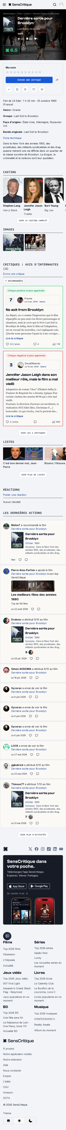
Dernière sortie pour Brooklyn (46, 14)
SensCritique (9, 14)
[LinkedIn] (55, 850)
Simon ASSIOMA (21, 668)
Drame (27, 14)
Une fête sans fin (13, 1017)
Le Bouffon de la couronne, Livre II (44, 990)
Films (19, 14)
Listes (8, 442)
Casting (9, 172)
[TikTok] (49, 850)
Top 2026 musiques (45, 1013)
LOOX (14, 745)
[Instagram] (43, 850)
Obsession (9, 954)
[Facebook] (36, 850)
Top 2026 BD (11, 1012)
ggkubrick (17, 764)
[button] (61, 4)
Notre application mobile (17, 1054)
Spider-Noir (41, 953)
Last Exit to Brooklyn (26, 116)
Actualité (8, 965)
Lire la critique (14, 338)
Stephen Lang (11, 205)
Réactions (11, 489)
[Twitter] (30, 850)
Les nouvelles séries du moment (47, 964)
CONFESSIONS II (44, 1019)
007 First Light (11, 983)
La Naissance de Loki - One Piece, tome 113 (16, 1024)
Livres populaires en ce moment (47, 998)
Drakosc (16, 619)
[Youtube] (61, 850)
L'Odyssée (9, 960)
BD (5, 1007)
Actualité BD (10, 1031)
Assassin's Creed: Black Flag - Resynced (17, 990)
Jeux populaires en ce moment (16, 998)
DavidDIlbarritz (32, 363)
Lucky (37, 957)
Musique (41, 1007)
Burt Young (51, 205)
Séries (39, 942)
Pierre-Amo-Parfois (23, 570)
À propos (8, 1048)
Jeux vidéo (12, 973)
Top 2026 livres (43, 978)
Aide (5, 1065)
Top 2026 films (11, 948)
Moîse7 (15, 525)
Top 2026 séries (43, 948)
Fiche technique (12, 138)
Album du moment (45, 1030)
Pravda (28, 298)
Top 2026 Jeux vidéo (15, 978)
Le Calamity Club (44, 983)
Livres (39, 973)
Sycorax (16, 688)
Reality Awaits (42, 1024)
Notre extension (12, 1059)
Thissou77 (17, 784)
